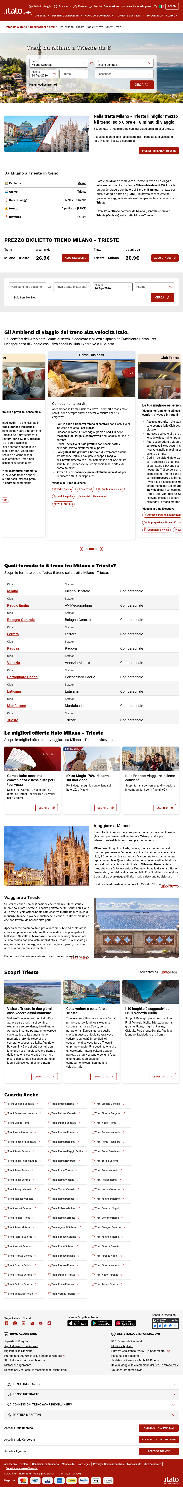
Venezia (13, 663)
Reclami (24, 1464)
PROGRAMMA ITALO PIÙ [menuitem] (161, 15)
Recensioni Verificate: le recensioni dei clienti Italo (35, 1370)
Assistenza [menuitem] (65, 6)
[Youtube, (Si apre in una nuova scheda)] (41, 1323)
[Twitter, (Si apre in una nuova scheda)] (32, 1323)
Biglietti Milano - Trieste (160, 151)
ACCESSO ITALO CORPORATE (160, 1440)
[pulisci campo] (83, 63)
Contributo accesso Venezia (22, 1468)
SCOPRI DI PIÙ (48, 808)
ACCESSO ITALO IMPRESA (161, 1428)
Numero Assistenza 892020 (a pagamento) (138, 1351)
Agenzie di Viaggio (16, 1341)
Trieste (12, 720)
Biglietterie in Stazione (18, 1351)
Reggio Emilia (18, 605)
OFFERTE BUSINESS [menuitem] (129, 15)
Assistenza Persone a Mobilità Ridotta (135, 1360)
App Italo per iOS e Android (21, 1346)
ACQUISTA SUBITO (75, 257)
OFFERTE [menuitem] (40, 15)
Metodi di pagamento (17, 1365)
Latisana (14, 691)
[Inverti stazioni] (91, 63)
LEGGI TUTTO (170, 886)
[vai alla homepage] (18, 11)
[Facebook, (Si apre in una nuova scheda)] (6, 1323)
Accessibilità (134, 1464)
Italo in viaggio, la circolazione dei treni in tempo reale (145, 1365)
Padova (13, 648)
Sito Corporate (152, 1464)
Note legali (84, 1464)
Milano (12, 591)
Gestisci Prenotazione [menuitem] (106, 6)
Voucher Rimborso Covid (126, 1370)
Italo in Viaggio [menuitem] (42, 6)
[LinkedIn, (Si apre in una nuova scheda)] (23, 1323)
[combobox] (56, 65)
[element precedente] (81, 549)
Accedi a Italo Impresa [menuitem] (139, 6)
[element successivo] (101, 549)
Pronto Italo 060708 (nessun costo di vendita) (33, 1355)
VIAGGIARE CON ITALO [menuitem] (98, 15)
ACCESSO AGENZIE (163, 1452)
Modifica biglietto (122, 1346)
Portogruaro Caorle (22, 677)
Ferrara (13, 634)
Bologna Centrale (21, 620)
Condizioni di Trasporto (45, 1464)
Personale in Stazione (125, 1355)
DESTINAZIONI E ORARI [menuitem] (65, 15)
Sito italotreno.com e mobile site (24, 1360)
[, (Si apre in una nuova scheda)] (15, 1323)
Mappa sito (68, 1464)
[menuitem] (155, 6)
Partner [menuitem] (82, 6)
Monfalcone (16, 706)
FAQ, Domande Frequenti (127, 1341)
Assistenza (10, 1464)
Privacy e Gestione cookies (108, 1464)
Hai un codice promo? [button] (43, 84)
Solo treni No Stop (25, 297)
